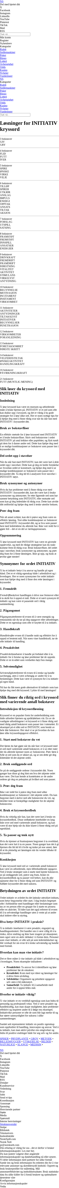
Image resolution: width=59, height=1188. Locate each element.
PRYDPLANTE (19, 1038)
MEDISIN (35, 1044)
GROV (34, 1038)
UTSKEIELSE (31, 1041)
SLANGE (22, 1044)
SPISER (4, 1038)
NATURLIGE (7, 1044)
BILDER (46, 1041)
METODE (46, 1038)
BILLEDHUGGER (10, 1041)
